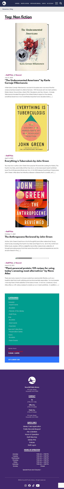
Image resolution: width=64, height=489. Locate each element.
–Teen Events (13, 340)
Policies (32, 442)
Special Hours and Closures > (32, 470)
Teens (10, 335)
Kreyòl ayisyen (25, 3)
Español (17, 3)
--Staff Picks (9, 75)
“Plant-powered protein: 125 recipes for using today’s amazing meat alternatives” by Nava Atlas (29, 271)
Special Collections (15, 329)
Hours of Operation (32, 434)
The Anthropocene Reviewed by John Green (28, 237)
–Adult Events (13, 305)
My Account (50, 3)
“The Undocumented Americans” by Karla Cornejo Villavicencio (27, 81)
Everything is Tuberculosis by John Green (27, 161)
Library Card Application (32, 426)
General (19, 75)
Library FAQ (32, 440)
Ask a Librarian (32, 432)
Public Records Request (32, 429)
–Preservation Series (15, 332)
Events (44, 3)
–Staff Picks (12, 314)
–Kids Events (12, 323)
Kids (9, 317)
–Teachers (12, 326)
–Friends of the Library (16, 311)
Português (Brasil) (35, 3)
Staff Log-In (32, 445)
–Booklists (11, 308)
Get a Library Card (14, 359)
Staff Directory (32, 437)
